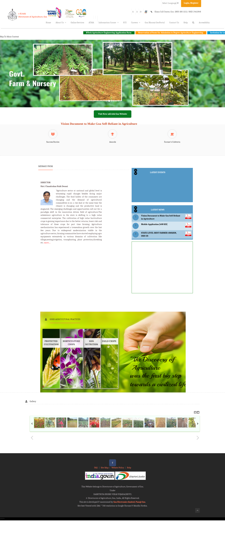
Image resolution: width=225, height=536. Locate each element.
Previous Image (32, 438)
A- (133, 11)
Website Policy (117, 467)
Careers (134, 22)
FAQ (96, 467)
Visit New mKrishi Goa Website (112, 114)
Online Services (77, 22)
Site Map (105, 467)
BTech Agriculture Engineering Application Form (88, 32)
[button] (17, 77)
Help (186, 22)
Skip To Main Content (9, 36)
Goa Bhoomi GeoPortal (155, 22)
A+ (141, 11)
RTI (125, 22)
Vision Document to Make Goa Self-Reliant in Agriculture (99, 123)
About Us (60, 22)
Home (48, 22)
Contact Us (174, 22)
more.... (47, 242)
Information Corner (107, 22)
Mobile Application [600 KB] (154, 224)
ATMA (91, 22)
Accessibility (204, 22)
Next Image (197, 438)
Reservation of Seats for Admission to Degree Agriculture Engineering (150, 32)
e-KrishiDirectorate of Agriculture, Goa (32, 15)
